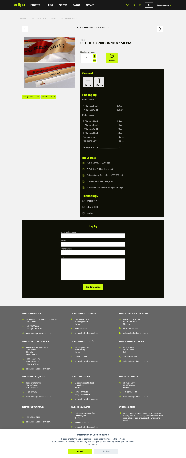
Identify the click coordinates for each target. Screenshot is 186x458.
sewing (90, 213)
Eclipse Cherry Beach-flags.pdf (100, 181)
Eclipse (23, 19)
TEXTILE (30, 19)
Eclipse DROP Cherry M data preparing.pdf (105, 187)
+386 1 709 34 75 (33, 359)
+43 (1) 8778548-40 (34, 329)
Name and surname (68, 232)
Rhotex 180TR (93, 201)
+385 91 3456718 (82, 422)
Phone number (66, 249)
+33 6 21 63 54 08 (33, 417)
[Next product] (160, 29)
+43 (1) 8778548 (32, 326)
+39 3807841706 (130, 357)
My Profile (133, 5)
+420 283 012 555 (130, 328)
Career (76, 5)
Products (35, 5)
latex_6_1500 (92, 207)
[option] (49, 62)
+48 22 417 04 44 (130, 392)
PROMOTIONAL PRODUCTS (47, 19)
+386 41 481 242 (32, 364)
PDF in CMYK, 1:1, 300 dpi (98, 163)
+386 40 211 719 (32, 362)
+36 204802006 (81, 328)
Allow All (80, 451)
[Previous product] (25, 29)
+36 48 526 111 (81, 357)
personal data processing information (69, 441)
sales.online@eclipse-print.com (38, 333)
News (50, 5)
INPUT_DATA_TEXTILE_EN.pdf (100, 169)
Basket (140, 5)
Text (62, 257)
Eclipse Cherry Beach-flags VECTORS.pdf (105, 175)
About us (63, 5)
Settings (106, 451)
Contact (90, 5)
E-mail (63, 240)
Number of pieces (87, 52)
